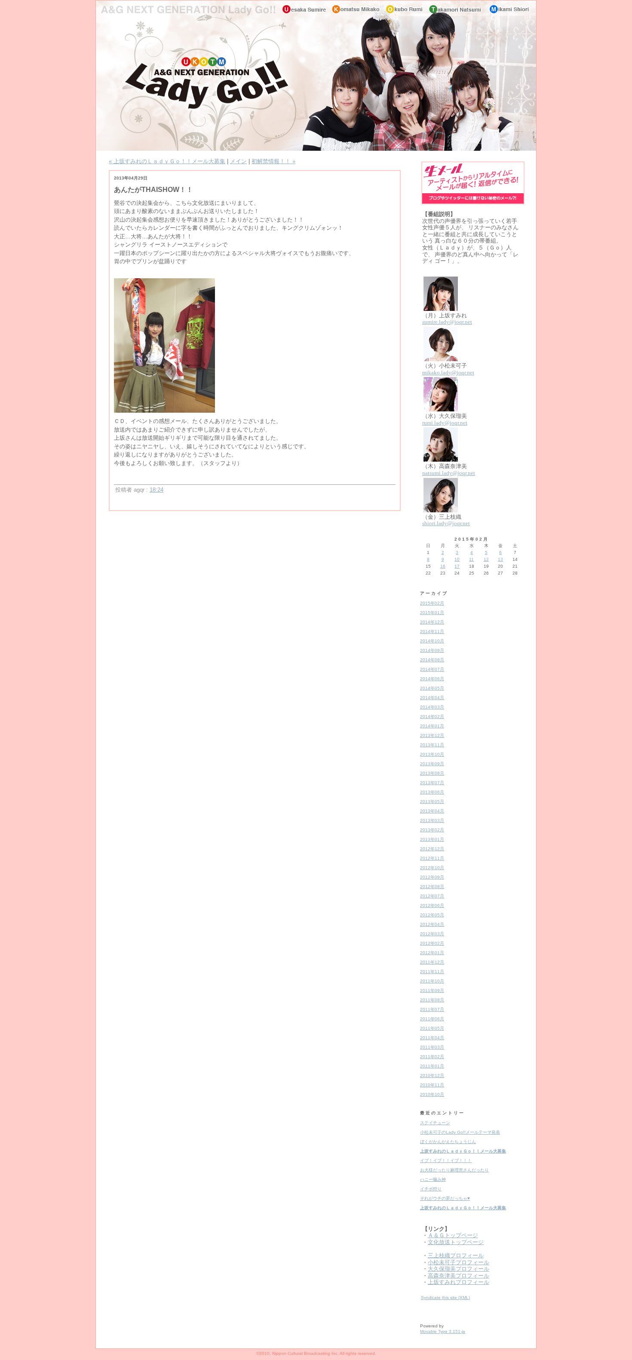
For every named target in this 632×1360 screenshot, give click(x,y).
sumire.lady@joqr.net (447, 322)
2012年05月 (432, 915)
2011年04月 (432, 1037)
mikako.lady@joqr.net (448, 372)
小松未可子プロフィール (458, 1262)
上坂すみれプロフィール (458, 1282)
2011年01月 (432, 1066)
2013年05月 (432, 801)
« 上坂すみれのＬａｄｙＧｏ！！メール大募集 (167, 161)
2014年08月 (432, 659)
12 (486, 559)
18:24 (156, 490)
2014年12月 (432, 622)
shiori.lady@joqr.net (446, 523)
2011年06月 (432, 1018)
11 (471, 559)
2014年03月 (432, 707)
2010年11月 (432, 1085)
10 (457, 559)
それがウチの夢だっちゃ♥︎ (445, 1198)
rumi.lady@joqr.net (444, 423)
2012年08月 (432, 886)
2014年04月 (432, 697)
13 (500, 559)
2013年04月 (432, 811)
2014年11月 (432, 631)
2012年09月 (432, 877)
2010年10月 (432, 1094)
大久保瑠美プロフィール (458, 1269)
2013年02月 (432, 830)
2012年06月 (432, 905)
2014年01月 (432, 726)
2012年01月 (432, 952)
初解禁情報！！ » (273, 161)
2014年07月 (432, 669)
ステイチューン (435, 1122)
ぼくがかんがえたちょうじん (448, 1141)
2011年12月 (432, 962)
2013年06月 (432, 792)
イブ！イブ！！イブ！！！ (446, 1160)
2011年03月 (432, 1047)
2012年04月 (432, 924)
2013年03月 (432, 820)
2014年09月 (432, 650)
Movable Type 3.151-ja (442, 1331)
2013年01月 (432, 839)
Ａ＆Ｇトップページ (453, 1235)
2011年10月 (432, 981)
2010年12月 (432, 1075)
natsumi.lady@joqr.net (448, 473)
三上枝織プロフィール (456, 1255)
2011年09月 (432, 990)
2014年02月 (432, 716)
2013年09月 (432, 763)
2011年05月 (432, 1028)
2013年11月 (432, 744)
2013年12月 (432, 735)
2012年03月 (432, 933)
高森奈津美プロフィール (458, 1275)
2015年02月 (432, 603)
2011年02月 (432, 1056)
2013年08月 (432, 773)
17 (457, 566)
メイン (238, 161)
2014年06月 (432, 678)
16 (442, 566)
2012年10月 (432, 867)
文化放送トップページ (456, 1242)
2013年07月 (432, 782)
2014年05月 (432, 688)
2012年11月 (432, 858)
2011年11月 (432, 971)
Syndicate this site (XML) (445, 1297)
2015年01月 (432, 612)
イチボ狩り (431, 1189)
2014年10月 (432, 641)
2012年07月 (432, 896)
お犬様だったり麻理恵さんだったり (454, 1170)
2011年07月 (432, 1009)
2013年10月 (432, 754)
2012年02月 (432, 943)
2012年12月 (432, 848)
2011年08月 (432, 1000)
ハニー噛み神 (433, 1179)
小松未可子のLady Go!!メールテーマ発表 (460, 1132)
